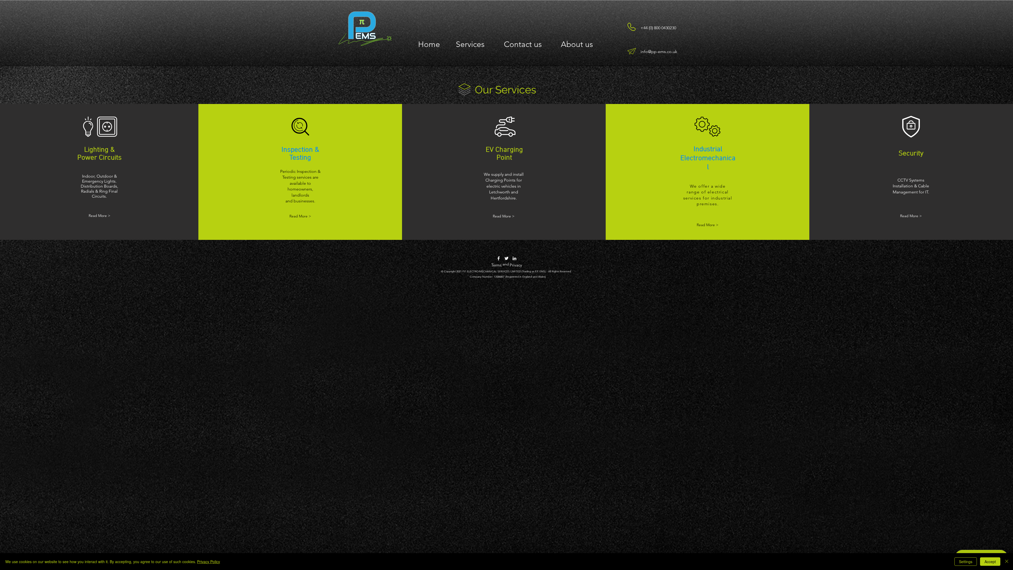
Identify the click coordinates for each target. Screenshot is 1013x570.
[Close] (1007, 561)
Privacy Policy (208, 561)
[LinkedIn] (514, 258)
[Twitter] (506, 258)
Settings (965, 561)
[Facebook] (498, 258)
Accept (990, 561)
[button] (470, 44)
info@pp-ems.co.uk (659, 51)
